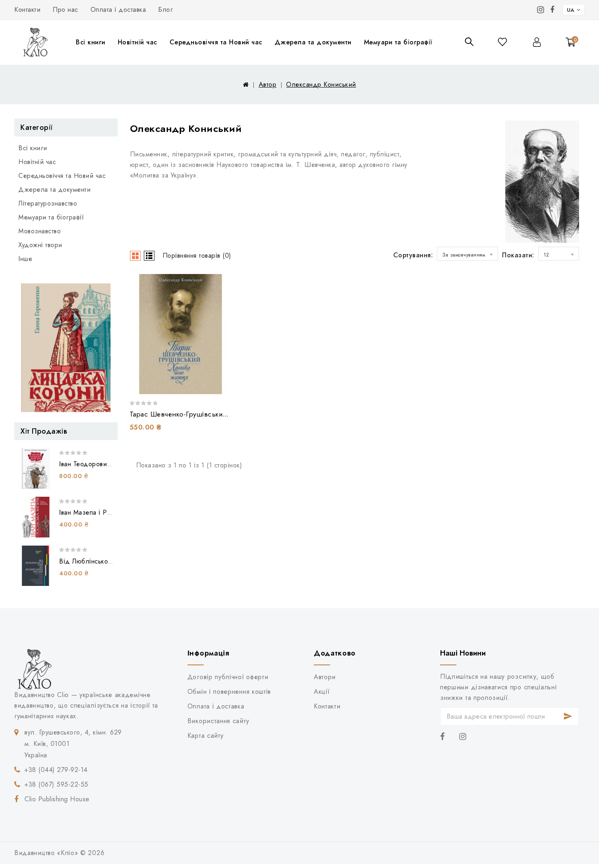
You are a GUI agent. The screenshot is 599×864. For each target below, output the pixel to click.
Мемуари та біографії (398, 42)
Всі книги (91, 42)
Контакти (27, 9)
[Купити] (212, 382)
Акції (321, 691)
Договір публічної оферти (228, 677)
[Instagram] (540, 10)
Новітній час (137, 42)
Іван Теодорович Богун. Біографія (111, 464)
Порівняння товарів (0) (197, 255)
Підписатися (568, 716)
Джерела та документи (313, 42)
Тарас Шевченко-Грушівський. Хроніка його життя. (213, 414)
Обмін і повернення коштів (229, 691)
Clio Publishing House (57, 799)
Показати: (518, 255)
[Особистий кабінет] (537, 42)
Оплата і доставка (118, 9)
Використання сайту (218, 721)
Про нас (65, 9)
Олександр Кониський (321, 84)
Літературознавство (47, 203)
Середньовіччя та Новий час (216, 42)
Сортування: (413, 255)
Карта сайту (205, 735)
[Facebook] (552, 9)
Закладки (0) (503, 42)
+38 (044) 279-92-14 (56, 769)
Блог (165, 9)
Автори (325, 677)
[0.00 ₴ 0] (566, 53)
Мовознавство (39, 231)
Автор (268, 84)
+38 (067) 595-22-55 (56, 784)
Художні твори (40, 245)
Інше (25, 258)
